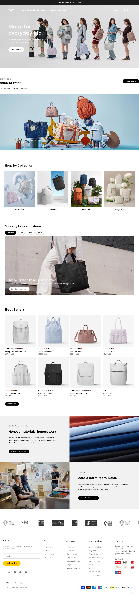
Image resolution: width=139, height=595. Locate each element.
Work (21, 233)
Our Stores (71, 550)
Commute (10, 233)
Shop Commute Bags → (19, 289)
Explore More (12, 404)
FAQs (91, 565)
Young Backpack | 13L (78, 393)
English (115, 10)
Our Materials (72, 554)
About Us (70, 547)
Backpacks (34, 10)
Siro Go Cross (75, 351)
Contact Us (93, 568)
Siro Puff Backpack (12, 393)
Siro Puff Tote (108, 351)
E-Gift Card (49, 557)
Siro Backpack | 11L (45, 393)
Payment (92, 550)
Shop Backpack (18, 45)
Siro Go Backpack (45, 351)
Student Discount (73, 561)
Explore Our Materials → (19, 451)
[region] (69, 36)
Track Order (93, 554)
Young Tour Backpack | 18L (15, 351)
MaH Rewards (72, 558)
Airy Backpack (108, 393)
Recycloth (62, 10)
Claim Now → (131, 81)
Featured (25, 10)
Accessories (51, 10)
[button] (15, 583)
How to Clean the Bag (97, 561)
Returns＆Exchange (96, 558)
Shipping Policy (95, 547)
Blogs (69, 565)
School (30, 233)
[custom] (4, 572)
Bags (43, 10)
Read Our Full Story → (88, 498)
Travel (39, 233)
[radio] (6, 348)
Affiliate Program (73, 568)
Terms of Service (95, 575)
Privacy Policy (94, 572)
